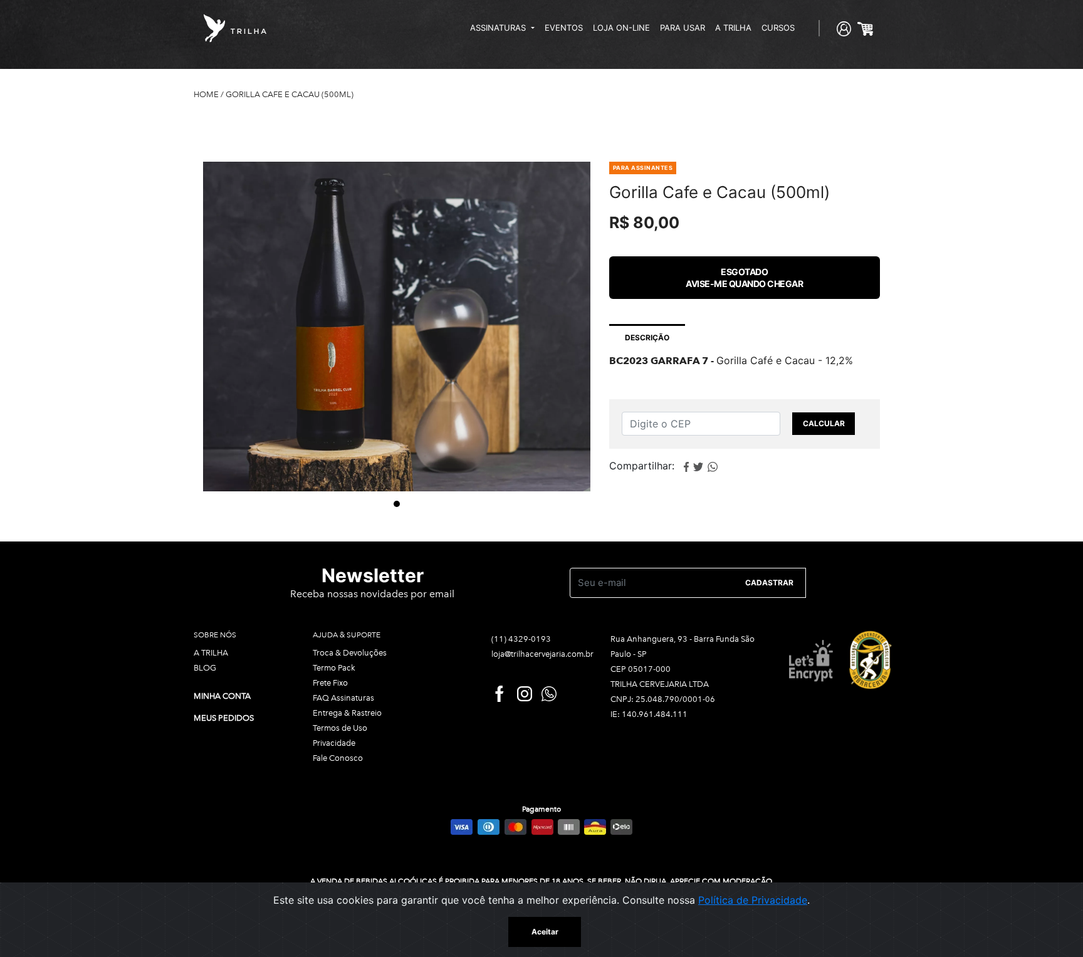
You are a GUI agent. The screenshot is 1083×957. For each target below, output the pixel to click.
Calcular (824, 423)
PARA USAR (682, 28)
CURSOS (778, 28)
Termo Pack (334, 667)
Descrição (647, 337)
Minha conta (222, 696)
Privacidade (334, 743)
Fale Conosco (338, 758)
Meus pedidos (224, 718)
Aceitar (544, 931)
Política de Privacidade (752, 900)
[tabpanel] (396, 326)
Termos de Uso (340, 728)
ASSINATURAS (499, 28)
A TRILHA (733, 28)
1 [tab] (397, 504)
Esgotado (744, 277)
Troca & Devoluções (350, 652)
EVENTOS (564, 28)
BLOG (205, 667)
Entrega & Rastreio (347, 713)
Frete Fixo (330, 683)
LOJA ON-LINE (621, 28)
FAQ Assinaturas (343, 698)
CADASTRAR (769, 582)
